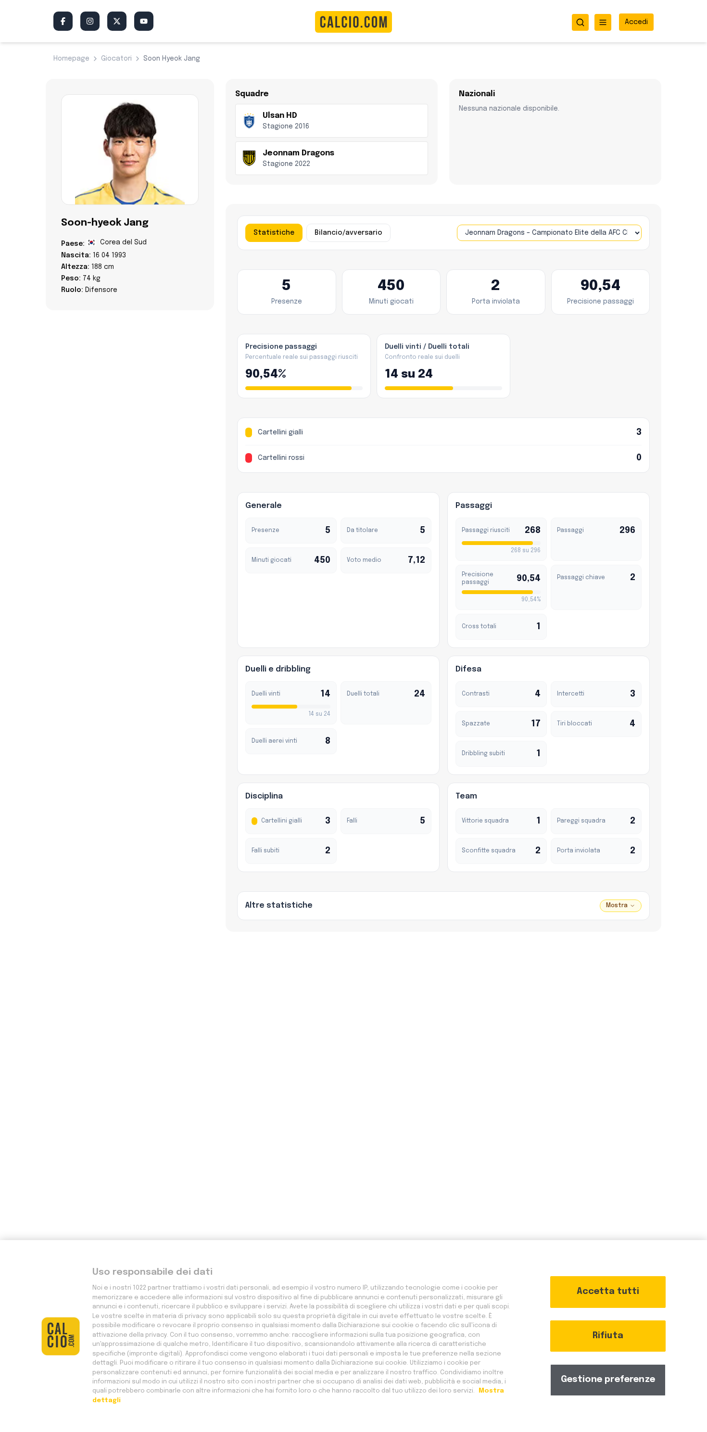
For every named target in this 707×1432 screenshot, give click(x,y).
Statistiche (273, 232)
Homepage (71, 58)
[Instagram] (90, 21)
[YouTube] (143, 21)
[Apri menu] (602, 22)
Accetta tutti (608, 1291)
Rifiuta (608, 1335)
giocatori (116, 58)
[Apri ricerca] (580, 22)
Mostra (617, 906)
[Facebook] (63, 21)
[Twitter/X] (116, 21)
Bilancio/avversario (348, 232)
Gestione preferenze (608, 1379)
